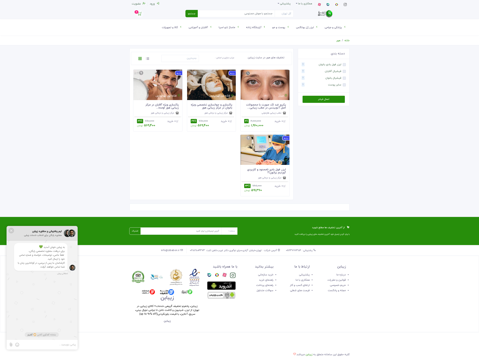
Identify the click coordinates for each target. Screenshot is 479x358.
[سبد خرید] (139, 14)
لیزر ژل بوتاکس (305, 27)
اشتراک (135, 230)
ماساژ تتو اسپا (227, 27)
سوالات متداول (265, 290)
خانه (347, 40)
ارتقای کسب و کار (300, 285)
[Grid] (140, 59)
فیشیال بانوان (333, 78)
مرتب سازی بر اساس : (224, 57)
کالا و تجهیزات (170, 27)
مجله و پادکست (337, 290)
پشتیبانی (304, 275)
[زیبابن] (325, 13)
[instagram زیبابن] (232, 276)
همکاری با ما (303, 280)
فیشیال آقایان (333, 71)
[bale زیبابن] (209, 276)
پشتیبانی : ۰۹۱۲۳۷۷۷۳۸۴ (299, 250)
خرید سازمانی (265, 275)
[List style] (147, 59)
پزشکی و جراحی (334, 27)
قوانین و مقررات (336, 280)
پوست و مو (279, 27)
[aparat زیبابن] (224, 276)
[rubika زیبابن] (217, 276)
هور (338, 40)
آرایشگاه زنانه (254, 27)
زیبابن (309, 354)
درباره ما (341, 275)
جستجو (191, 13)
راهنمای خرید (266, 280)
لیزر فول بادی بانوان (330, 64)
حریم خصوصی (338, 285)
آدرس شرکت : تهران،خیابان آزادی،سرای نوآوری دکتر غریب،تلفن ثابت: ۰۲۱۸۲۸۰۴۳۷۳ (234, 250)
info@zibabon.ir (170, 250)
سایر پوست (334, 85)
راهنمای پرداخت (264, 285)
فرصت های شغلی (300, 290)
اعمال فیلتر (323, 99)
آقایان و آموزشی (199, 27)
